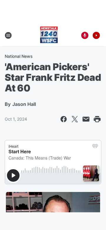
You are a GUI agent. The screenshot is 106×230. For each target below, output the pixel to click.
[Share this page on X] (75, 119)
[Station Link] (49, 35)
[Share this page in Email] (86, 119)
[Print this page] (97, 119)
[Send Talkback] (84, 35)
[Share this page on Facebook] (63, 119)
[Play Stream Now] (96, 35)
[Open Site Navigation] (8, 35)
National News (19, 56)
